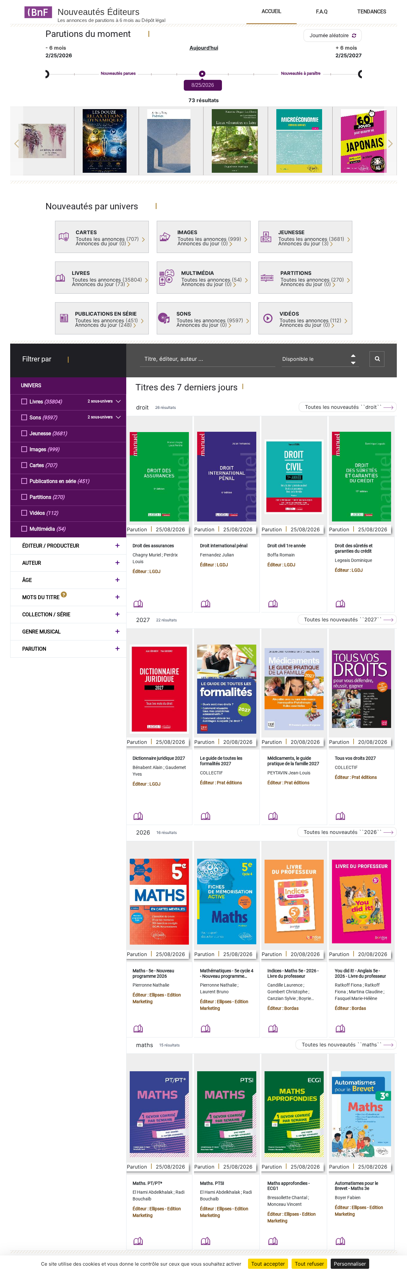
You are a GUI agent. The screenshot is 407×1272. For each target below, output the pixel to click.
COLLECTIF (211, 772)
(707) (51, 465)
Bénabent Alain (148, 767)
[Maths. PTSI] (226, 1114)
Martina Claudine (366, 991)
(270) (58, 497)
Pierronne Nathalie (151, 985)
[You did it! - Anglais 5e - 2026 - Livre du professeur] (361, 901)
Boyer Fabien (348, 1197)
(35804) (53, 402)
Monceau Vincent (284, 1204)
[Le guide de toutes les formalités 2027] (226, 689)
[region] (203, 143)
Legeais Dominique (353, 560)
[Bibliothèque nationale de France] (36, 11)
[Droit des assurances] (159, 476)
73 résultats (204, 100)
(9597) (49, 418)
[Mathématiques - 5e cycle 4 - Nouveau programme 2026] (226, 901)
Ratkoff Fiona (349, 985)
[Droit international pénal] (226, 476)
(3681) (59, 433)
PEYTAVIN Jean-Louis (288, 772)
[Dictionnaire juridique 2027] (159, 689)
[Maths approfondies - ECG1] (294, 1114)
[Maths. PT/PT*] (159, 1114)
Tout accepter (268, 1264)
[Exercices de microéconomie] (300, 141)
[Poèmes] (171, 141)
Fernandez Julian (217, 554)
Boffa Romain (281, 554)
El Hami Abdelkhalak (153, 1192)
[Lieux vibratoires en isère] (235, 141)
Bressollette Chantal (287, 1197)
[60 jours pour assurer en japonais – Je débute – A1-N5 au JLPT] (365, 141)
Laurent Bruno (214, 991)
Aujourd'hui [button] (204, 48)
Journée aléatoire (330, 35)
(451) (83, 481)
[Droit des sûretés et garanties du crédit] (361, 476)
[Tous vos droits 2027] (361, 689)
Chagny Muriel (147, 554)
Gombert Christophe (287, 991)
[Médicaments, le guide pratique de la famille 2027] (294, 689)
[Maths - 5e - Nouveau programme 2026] (159, 902)
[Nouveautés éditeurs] (117, 11)
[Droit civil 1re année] (294, 476)
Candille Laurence (285, 985)
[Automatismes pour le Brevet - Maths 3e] (361, 1114)
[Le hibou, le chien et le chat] (42, 141)
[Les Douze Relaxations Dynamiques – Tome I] (106, 141)
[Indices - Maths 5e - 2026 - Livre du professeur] (294, 901)
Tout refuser (309, 1264)
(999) (53, 449)
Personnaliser (350, 1264)
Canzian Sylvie (282, 998)
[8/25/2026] (202, 74)
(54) (61, 529)
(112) (52, 513)
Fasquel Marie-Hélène (356, 998)
